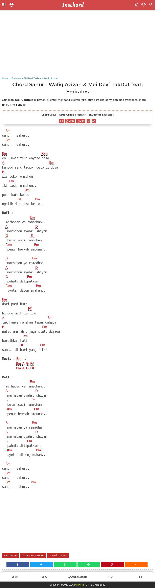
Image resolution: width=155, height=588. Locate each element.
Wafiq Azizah (59, 555)
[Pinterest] (112, 564)
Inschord (79, 584)
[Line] (89, 564)
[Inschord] (74, 5)
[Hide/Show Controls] (94, 121)
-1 (138, 577)
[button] (136, 564)
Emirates (11, 555)
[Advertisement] (77, 44)
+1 (108, 577)
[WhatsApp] (65, 564)
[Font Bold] (88, 121)
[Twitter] (41, 564)
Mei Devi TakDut (34, 555)
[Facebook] (17, 564)
